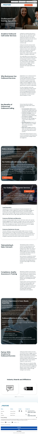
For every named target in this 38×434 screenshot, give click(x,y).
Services (2, 411)
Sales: (29, 414)
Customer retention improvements (12, 331)
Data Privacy (12, 415)
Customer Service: (31, 410)
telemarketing (30, 156)
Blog (2, 413)
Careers (2, 415)
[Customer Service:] (26, 411)
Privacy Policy (12, 411)
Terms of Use (12, 413)
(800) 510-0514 (32, 415)
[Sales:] (26, 414)
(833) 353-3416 (32, 412)
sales (8, 195)
